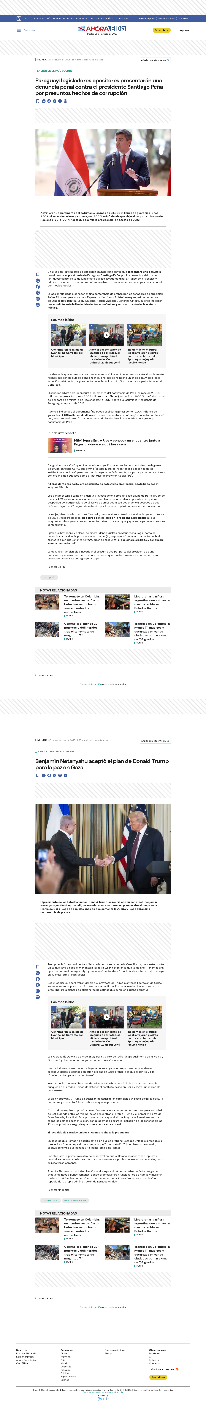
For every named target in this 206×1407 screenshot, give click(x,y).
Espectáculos (109, 18)
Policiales (82, 18)
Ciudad (27, 18)
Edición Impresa (147, 18)
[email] (60, 101)
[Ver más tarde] (37, 101)
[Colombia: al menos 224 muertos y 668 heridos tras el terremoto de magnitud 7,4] (47, 629)
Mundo (57, 18)
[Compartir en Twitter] (54, 101)
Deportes (68, 18)
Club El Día (183, 18)
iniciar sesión (95, 684)
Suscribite (161, 30)
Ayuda (120, 1392)
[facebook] (49, 101)
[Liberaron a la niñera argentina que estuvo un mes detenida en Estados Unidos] (117, 602)
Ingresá (184, 30)
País (49, 18)
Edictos (123, 18)
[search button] (18, 18)
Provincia (39, 18)
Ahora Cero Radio (166, 18)
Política (94, 18)
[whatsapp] (44, 101)
